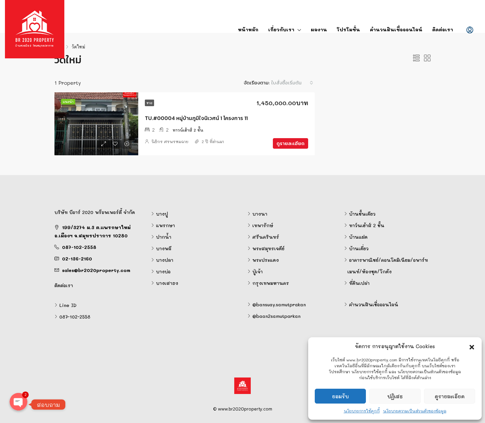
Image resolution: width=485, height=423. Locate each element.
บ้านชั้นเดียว (362, 214)
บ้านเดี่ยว (359, 248)
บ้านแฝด (358, 237)
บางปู (162, 214)
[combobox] (292, 83)
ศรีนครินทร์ (265, 237)
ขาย (149, 103)
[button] (472, 346)
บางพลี (163, 248)
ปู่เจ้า (257, 271)
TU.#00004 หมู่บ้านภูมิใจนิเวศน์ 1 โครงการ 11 (196, 118)
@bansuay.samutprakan (279, 304)
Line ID (68, 305)
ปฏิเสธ (395, 396)
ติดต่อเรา (442, 29)
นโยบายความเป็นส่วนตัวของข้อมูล (414, 410)
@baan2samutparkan (276, 316)
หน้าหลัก (248, 29)
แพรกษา (165, 225)
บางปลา (164, 260)
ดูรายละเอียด (450, 396)
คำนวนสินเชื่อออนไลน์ (396, 29)
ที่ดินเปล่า (359, 283)
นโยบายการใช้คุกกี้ (362, 410)
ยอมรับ (340, 396)
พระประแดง (265, 260)
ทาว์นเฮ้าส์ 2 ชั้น (366, 225)
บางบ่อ (163, 271)
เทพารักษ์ (262, 225)
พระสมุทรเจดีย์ (268, 248)
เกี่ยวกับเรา (281, 29)
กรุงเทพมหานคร (270, 283)
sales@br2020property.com (96, 270)
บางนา (259, 214)
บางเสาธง (167, 283)
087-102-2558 (79, 247)
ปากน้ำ (163, 237)
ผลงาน (319, 29)
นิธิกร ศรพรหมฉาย (169, 141)
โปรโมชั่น (348, 29)
